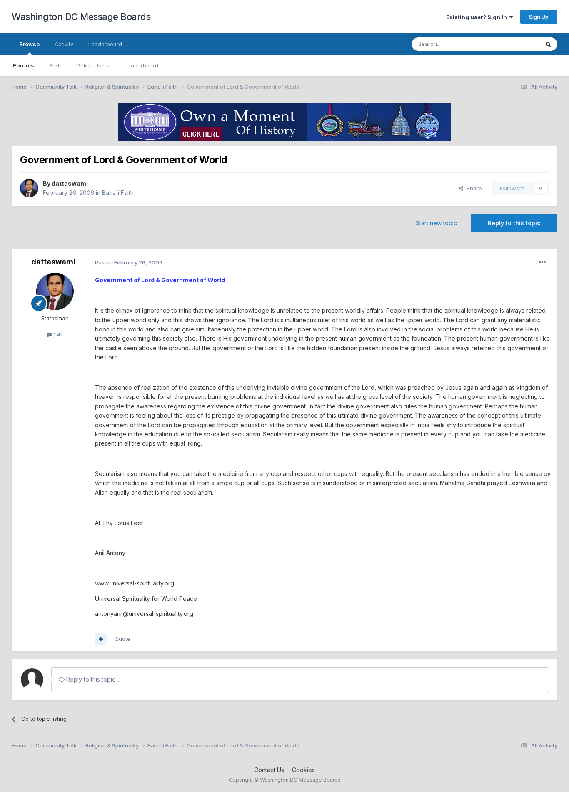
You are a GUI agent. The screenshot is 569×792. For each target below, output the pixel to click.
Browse (29, 44)
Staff (55, 65)
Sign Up (539, 16)
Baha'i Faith (118, 192)
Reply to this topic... (92, 679)
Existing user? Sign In (477, 17)
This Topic (515, 44)
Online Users (93, 65)
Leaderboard (141, 65)
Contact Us (269, 769)
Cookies (303, 769)
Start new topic (436, 223)
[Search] (548, 44)
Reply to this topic (514, 223)
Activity (64, 44)
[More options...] (542, 262)
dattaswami (70, 183)
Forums (23, 65)
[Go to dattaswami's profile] (29, 188)
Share (472, 188)
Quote (122, 638)
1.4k (57, 334)
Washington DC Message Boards (81, 16)
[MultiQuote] (101, 639)
